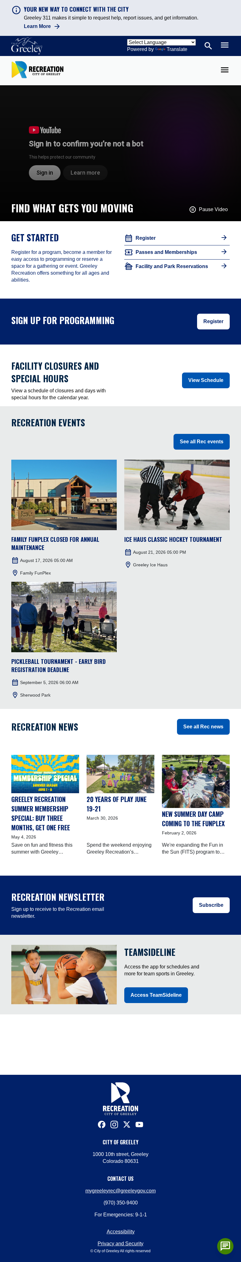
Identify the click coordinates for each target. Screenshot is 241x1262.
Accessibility (121, 1231)
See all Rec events (201, 441)
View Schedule (205, 380)
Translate (177, 49)
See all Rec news (203, 726)
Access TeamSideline (156, 995)
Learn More (37, 26)
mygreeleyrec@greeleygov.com (120, 1190)
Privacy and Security (120, 1243)
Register (213, 321)
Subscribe (211, 905)
